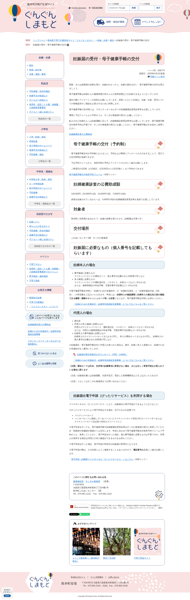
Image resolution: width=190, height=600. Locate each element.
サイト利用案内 (96, 577)
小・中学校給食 (36, 184)
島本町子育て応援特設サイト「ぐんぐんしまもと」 (71, 40)
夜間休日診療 (35, 298)
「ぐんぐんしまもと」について (43, 306)
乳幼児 (44, 83)
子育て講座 (34, 281)
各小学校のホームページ (40, 146)
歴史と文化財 (109, 558)
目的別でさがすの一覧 (44, 246)
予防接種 (33, 192)
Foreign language (79, 8)
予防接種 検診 (36, 154)
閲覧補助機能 (97, 8)
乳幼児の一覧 (44, 119)
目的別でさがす (44, 214)
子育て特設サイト (142, 558)
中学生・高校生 (44, 171)
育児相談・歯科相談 (38, 276)
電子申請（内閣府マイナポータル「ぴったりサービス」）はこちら (102, 459)
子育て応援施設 (36, 302)
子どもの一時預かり (38, 100)
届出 (112, 40)
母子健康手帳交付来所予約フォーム (85, 174)
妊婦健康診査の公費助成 (80, 134)
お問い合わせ (113, 577)
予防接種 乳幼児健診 (39, 91)
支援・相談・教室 (37, 74)
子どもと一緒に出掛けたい (41, 112)
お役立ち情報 (45, 290)
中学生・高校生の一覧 (44, 204)
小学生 (44, 129)
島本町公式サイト (78, 577)
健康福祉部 (78, 481)
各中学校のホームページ (40, 188)
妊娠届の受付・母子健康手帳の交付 (49, 45)
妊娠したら (34, 222)
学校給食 (33, 141)
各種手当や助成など (38, 96)
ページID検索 (144, 4)
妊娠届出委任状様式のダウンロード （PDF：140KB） (102, 354)
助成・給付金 (35, 70)
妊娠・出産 (102, 40)
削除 (68, 45)
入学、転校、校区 (37, 137)
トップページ (39, 40)
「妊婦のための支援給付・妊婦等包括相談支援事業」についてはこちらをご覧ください (113, 304)
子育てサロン (35, 264)
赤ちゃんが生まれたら (39, 226)
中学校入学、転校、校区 (40, 179)
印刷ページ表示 (157, 77)
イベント (44, 256)
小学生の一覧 (44, 161)
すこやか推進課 (93, 481)
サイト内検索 (113, 4)
